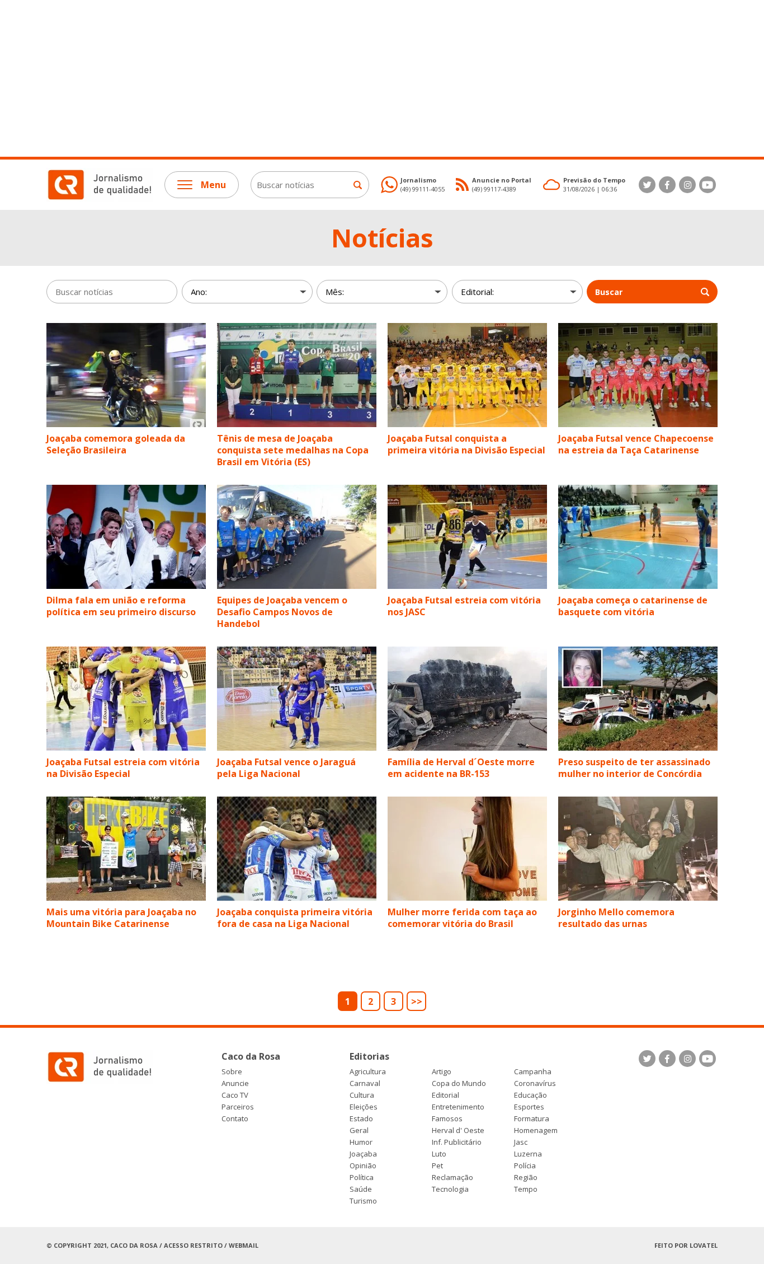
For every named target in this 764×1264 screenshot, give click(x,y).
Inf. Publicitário (457, 1142)
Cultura (362, 1095)
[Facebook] (667, 184)
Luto (439, 1154)
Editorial (445, 1095)
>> (416, 1001)
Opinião (363, 1165)
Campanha (532, 1071)
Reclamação (452, 1177)
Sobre (231, 1071)
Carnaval (365, 1083)
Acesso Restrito (193, 1245)
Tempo (525, 1189)
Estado (361, 1118)
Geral (359, 1130)
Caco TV (234, 1095)
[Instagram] (687, 184)
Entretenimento (458, 1107)
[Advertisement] (335, 78)
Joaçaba (363, 1154)
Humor (361, 1142)
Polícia (525, 1165)
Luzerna (528, 1154)
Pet (437, 1165)
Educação (530, 1095)
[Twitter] (647, 184)
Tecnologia (450, 1189)
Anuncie (235, 1083)
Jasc (520, 1142)
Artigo (441, 1071)
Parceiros (237, 1107)
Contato (234, 1118)
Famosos (447, 1118)
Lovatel (704, 1245)
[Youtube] (707, 184)
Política (362, 1177)
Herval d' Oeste (458, 1130)
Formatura (531, 1118)
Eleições (364, 1107)
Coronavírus (535, 1083)
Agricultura (368, 1071)
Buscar (608, 292)
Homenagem (536, 1130)
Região (525, 1177)
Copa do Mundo (459, 1083)
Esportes (529, 1107)
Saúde (361, 1189)
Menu (213, 185)
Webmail (243, 1245)
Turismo (363, 1201)
